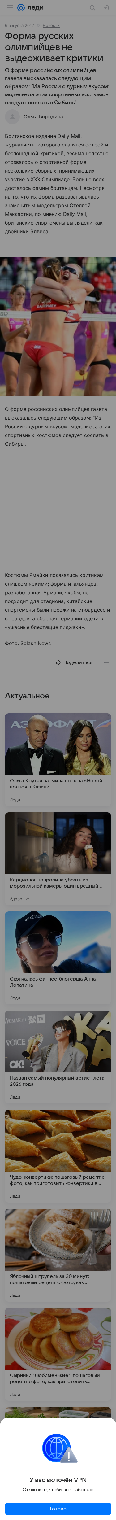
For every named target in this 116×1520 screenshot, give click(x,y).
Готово (58, 1509)
